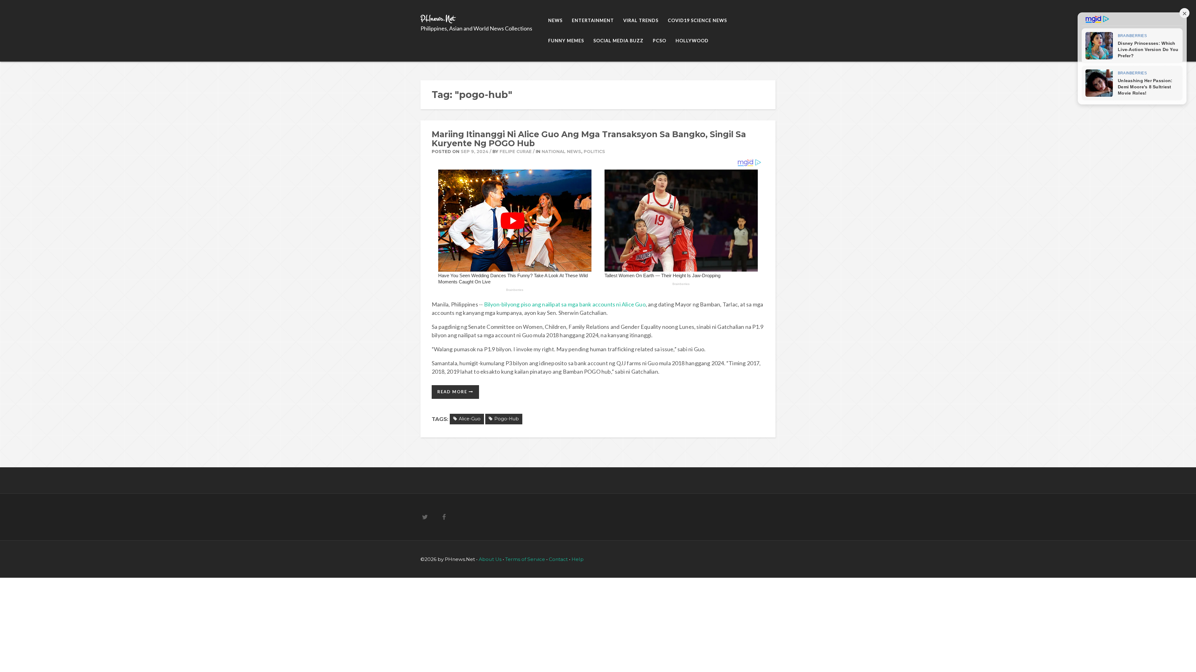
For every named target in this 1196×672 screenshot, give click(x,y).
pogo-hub (506, 419)
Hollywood (692, 40)
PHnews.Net (437, 18)
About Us (491, 559)
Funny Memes (566, 40)
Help (578, 559)
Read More (453, 391)
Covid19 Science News (697, 20)
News (555, 20)
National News (561, 151)
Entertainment (593, 20)
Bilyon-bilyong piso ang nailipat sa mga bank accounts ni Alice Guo (565, 304)
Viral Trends (640, 20)
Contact (558, 559)
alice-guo (470, 419)
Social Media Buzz (618, 40)
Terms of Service (525, 559)
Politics (594, 151)
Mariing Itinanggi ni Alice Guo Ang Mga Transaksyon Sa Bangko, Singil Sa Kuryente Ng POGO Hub (589, 138)
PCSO (659, 40)
